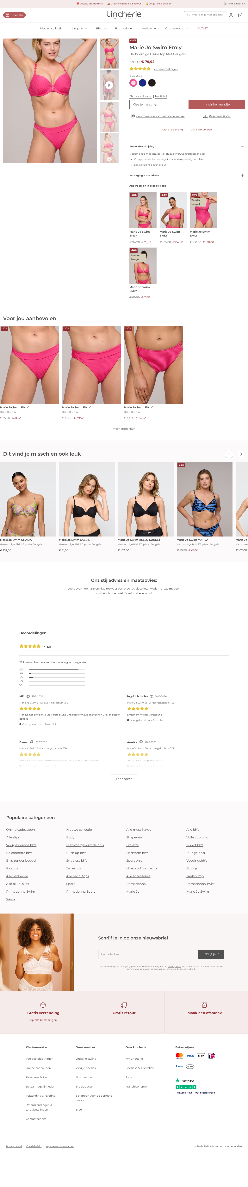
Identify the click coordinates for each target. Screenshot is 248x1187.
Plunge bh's (195, 853)
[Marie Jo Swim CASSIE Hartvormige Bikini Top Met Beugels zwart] (87, 499)
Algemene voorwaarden (60, 1146)
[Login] (231, 15)
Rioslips (12, 868)
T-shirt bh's (194, 845)
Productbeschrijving (141, 146)
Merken (147, 28)
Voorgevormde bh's (21, 845)
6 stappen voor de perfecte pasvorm (94, 1098)
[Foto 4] (44, 162)
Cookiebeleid (33, 1146)
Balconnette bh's (19, 853)
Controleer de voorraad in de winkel (160, 116)
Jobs (129, 1077)
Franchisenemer (137, 1086)
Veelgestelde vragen (39, 1058)
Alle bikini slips (17, 884)
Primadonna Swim (20, 892)
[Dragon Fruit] (133, 83)
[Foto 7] (78, 162)
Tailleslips (73, 868)
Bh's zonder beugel (21, 861)
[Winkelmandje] (240, 15)
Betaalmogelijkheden (40, 1086)
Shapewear (135, 837)
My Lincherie (134, 1058)
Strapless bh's (76, 861)
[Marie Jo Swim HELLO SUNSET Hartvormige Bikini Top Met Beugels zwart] (146, 499)
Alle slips (13, 837)
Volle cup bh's (197, 837)
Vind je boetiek (86, 1068)
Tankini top (195, 876)
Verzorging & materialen (144, 175)
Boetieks (17, 15)
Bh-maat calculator (140, 96)
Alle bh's (192, 830)
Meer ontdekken (124, 428)
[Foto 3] (32, 162)
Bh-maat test (85, 1077)
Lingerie (77, 28)
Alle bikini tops (77, 876)
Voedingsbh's (196, 861)
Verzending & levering (40, 1095)
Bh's (99, 28)
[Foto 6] (67, 162)
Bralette (132, 845)
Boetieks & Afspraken (140, 1068)
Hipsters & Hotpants (141, 868)
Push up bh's (76, 853)
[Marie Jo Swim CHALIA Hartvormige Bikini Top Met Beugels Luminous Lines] (28, 499)
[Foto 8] (90, 162)
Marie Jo (132, 892)
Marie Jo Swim (197, 892)
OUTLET (202, 28)
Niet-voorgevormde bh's (85, 845)
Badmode (122, 28)
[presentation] (229, 454)
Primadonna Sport (80, 892)
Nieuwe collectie (51, 28)
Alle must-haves (138, 830)
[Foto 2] (21, 162)
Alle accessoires (138, 876)
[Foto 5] (55, 162)
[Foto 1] (9, 162)
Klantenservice (36, 1047)
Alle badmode (17, 876)
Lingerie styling (86, 1058)
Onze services (174, 28)
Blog (79, 1109)
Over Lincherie (136, 1047)
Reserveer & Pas (219, 116)
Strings (191, 868)
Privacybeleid (174, 966)
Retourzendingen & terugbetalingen (39, 1107)
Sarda (10, 899)
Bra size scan (84, 1086)
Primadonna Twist (200, 884)
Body (70, 837)
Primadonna (136, 884)
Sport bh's (134, 861)
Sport (70, 884)
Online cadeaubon (20, 830)
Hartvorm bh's (137, 853)
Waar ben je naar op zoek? (207, 14)
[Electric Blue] (142, 83)
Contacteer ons (36, 1119)
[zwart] (152, 83)
